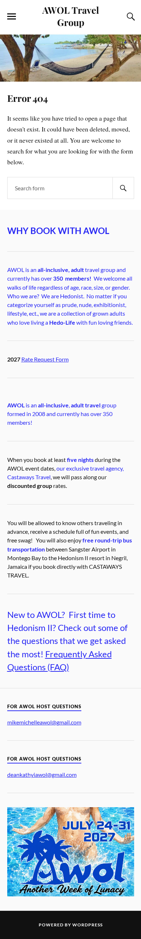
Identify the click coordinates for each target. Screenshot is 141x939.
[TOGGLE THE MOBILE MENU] (11, 16)
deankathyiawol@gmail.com (42, 774)
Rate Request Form (45, 359)
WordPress (87, 924)
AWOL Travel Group (70, 16)
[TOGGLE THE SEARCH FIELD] (129, 16)
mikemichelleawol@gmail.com (44, 722)
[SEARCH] (123, 188)
